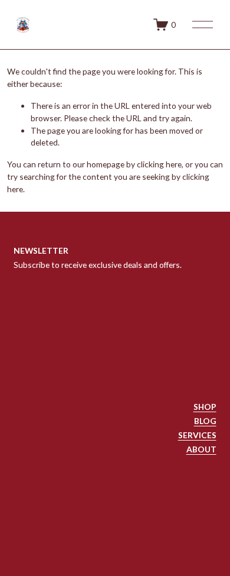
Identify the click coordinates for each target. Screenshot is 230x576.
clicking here (159, 164)
